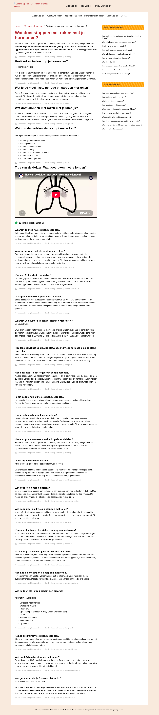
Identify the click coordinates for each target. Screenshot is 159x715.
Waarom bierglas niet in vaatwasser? (116, 117)
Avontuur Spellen (54, 16)
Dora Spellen (112, 16)
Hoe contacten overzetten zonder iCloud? (118, 66)
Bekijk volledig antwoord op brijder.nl (58, 389)
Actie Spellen (38, 16)
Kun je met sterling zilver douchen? (116, 58)
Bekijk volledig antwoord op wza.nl (57, 340)
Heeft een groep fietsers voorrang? (116, 74)
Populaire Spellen (103, 6)
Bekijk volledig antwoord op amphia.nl (58, 544)
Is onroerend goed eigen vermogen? (116, 113)
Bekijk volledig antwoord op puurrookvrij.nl (60, 698)
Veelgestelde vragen (33, 26)
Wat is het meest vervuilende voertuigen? (118, 54)
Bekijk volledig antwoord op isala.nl (57, 565)
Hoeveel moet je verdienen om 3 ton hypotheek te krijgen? (121, 37)
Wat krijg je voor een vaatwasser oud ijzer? (119, 42)
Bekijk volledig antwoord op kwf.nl (57, 163)
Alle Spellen (71, 6)
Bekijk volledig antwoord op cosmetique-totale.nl (62, 501)
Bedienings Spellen (73, 16)
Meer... (124, 16)
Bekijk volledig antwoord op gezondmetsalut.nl (61, 583)
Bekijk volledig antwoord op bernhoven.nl (59, 267)
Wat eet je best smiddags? (112, 129)
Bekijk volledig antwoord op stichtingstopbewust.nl (63, 480)
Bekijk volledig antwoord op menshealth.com (61, 649)
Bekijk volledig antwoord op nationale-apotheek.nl (62, 670)
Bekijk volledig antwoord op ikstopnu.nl (59, 124)
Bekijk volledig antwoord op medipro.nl (58, 83)
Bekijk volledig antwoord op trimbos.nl (58, 407)
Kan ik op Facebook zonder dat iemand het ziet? (121, 121)
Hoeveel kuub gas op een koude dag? (117, 50)
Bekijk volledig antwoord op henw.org (58, 57)
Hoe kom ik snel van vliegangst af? (115, 70)
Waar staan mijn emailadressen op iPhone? (119, 109)
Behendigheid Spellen (94, 16)
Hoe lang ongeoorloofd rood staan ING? (118, 93)
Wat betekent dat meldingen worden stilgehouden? (122, 125)
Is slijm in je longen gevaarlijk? (114, 46)
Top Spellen (86, 6)
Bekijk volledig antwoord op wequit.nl (58, 103)
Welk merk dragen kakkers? (113, 101)
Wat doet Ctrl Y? (108, 62)
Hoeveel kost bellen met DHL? (114, 97)
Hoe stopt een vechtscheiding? (114, 105)
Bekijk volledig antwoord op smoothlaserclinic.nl (62, 289)
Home (17, 26)
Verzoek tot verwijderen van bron (29, 57)
